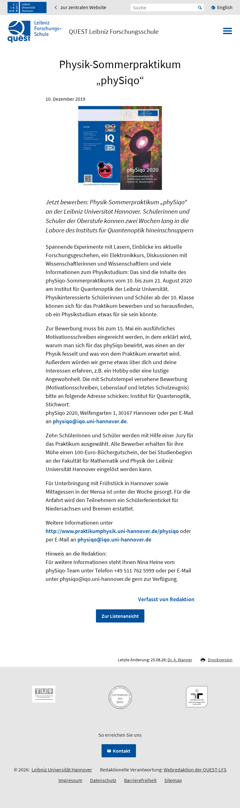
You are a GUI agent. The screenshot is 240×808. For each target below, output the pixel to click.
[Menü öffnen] (227, 33)
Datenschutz (103, 780)
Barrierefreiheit (140, 780)
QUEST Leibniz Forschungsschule (113, 31)
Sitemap (173, 780)
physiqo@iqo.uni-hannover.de (90, 421)
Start (200, 7)
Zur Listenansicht (120, 616)
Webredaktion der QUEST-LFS (195, 769)
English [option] (224, 7)
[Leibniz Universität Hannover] (27, 7)
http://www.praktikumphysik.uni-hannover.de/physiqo (112, 531)
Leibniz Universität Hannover (62, 769)
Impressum (70, 780)
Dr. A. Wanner (180, 660)
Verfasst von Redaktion (166, 599)
